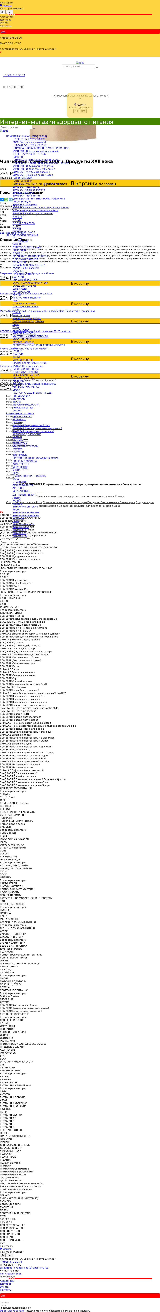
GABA (15, 478)
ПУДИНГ (17, 350)
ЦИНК (15, 521)
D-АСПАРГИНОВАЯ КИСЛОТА (29, 475)
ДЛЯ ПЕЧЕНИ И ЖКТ (24, 494)
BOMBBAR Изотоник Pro (26, 195)
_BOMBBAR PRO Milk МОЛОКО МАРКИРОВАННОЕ (40, 147)
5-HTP (16, 469)
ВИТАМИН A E (20, 527)
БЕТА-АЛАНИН (20, 490)
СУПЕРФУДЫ (19, 288)
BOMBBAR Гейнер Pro (24, 204)
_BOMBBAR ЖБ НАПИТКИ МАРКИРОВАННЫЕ (38, 183)
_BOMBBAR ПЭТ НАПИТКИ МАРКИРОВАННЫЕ (38, 198)
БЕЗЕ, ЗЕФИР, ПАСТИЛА (26, 374)
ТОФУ (15, 327)
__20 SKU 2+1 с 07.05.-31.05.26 (29, 144)
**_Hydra (17, 238)
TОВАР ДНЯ (19, 261)
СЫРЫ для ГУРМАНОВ (25, 258)
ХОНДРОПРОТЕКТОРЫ (25, 446)
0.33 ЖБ (17, 217)
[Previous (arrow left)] (1, 1305)
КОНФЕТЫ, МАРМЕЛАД (25, 386)
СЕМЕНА (17, 410)
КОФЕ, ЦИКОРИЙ (22, 339)
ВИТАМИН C (19, 533)
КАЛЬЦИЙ (18, 518)
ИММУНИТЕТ (20, 440)
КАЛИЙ (16, 500)
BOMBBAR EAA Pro (23, 192)
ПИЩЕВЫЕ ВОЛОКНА (24, 460)
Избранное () (24, 1267)
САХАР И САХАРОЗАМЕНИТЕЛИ (30, 282)
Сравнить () (40, 1267)
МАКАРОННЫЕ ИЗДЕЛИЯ (26, 297)
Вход (18, 1273)
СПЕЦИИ (17, 252)
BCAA (15, 472)
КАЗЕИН (17, 437)
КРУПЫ (16, 294)
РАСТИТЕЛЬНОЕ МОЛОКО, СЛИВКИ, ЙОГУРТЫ (38, 345)
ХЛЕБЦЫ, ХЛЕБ (21, 315)
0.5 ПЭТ (16, 229)
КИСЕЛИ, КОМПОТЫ (24, 333)
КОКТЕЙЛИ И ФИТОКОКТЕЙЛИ (30, 336)
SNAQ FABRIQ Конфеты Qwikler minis (33, 168)
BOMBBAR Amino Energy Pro (28, 189)
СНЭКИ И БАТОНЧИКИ (25, 371)
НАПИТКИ (18, 276)
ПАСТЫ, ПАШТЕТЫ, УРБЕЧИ (28, 321)
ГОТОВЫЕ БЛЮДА (22, 273)
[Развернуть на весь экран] (4, 1302)
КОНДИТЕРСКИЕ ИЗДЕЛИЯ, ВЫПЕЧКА (34, 383)
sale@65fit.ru (7, 1267)
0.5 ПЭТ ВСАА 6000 (23, 223)
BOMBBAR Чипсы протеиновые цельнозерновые (40, 207)
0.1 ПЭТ (16, 226)
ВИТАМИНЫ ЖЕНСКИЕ (25, 515)
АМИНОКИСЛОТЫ (22, 484)
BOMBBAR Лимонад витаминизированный (37, 428)
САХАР (16, 365)
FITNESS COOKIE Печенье (26, 246)
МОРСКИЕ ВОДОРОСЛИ (25, 404)
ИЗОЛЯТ (17, 449)
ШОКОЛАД (18, 398)
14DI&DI (17, 243)
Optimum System (22, 416)
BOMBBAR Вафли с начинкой (29, 141)
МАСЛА (16, 401)
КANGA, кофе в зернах (25, 267)
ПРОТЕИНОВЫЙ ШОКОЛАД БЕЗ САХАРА (35, 457)
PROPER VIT (19, 419)
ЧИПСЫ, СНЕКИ (21, 395)
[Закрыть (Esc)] (1, 1302)
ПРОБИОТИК (19, 443)
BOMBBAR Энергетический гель (31, 425)
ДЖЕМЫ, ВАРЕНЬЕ (23, 377)
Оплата (4, 22)
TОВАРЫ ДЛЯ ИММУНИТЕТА (28, 264)
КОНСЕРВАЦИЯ (21, 291)
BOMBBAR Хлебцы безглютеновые (32, 213)
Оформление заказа (12, 1310)
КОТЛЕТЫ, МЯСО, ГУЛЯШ (26, 318)
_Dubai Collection (22, 180)
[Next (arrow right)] (4, 1305)
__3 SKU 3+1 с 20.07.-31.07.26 (28, 139)
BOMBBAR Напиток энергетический (33, 431)
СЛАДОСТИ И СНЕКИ (24, 285)
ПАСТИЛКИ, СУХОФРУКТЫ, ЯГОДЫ (32, 392)
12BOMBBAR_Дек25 (23, 232)
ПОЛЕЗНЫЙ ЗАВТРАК (24, 279)
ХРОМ (15, 509)
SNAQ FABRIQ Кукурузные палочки (32, 165)
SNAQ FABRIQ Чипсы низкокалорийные (35, 210)
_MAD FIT (17, 156)
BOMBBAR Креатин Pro (25, 186)
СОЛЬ (15, 309)
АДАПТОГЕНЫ (20, 463)
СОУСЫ (16, 312)
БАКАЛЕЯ (17, 270)
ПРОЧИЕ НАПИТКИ (23, 342)
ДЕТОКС (17, 422)
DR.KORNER (19, 249)
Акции (11, 14)
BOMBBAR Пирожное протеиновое (32, 174)
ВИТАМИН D (19, 536)
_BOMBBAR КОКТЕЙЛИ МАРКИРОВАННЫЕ (36, 159)
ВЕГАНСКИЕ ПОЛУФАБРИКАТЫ (30, 255)
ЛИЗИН (16, 497)
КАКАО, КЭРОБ (20, 330)
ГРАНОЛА (17, 353)
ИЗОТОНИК (18, 452)
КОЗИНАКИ (18, 380)
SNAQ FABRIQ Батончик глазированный (35, 150)
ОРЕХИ (16, 389)
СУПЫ (15, 324)
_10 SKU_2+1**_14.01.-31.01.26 (29, 153)
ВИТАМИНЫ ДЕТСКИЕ (25, 506)
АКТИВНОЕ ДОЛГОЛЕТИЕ (26, 434)
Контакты (6, 25)
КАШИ (16, 356)
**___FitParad (20, 240)
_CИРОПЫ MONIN (22, 177)
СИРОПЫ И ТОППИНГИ (25, 368)
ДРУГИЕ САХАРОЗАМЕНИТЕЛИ (29, 362)
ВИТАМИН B (19, 530)
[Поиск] (96, 67)
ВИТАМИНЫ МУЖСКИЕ (25, 512)
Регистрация (8, 1273)
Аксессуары (7, 16)
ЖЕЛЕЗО (17, 503)
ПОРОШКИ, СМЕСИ (23, 407)
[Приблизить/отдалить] (7, 1302)
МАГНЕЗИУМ (19, 454)
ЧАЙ (14, 347)
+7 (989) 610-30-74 (11, 37)
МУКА (15, 300)
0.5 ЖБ (16, 220)
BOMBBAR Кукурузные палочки (31, 171)
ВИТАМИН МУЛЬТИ (23, 524)
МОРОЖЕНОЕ (20, 466)
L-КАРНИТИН (20, 481)
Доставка (5, 19)
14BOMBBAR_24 (21, 201)
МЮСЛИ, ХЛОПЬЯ (22, 359)
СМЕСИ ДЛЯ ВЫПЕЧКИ (25, 306)
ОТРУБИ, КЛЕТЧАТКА (24, 303)
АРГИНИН (18, 487)
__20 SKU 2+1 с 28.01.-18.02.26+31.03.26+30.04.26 (40, 162)
